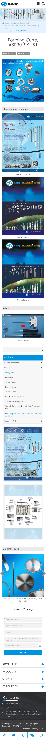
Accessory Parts (23, 340)
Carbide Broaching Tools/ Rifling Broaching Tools (22, 407)
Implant (7, 368)
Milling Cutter (10, 382)
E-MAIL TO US (24, 54)
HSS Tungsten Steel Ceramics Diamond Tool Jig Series (23, 415)
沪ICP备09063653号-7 (22, 726)
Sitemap (26, 729)
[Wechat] (32, 735)
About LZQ (9, 664)
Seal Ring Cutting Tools (14, 397)
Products (14, 23)
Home (7, 23)
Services (8, 679)
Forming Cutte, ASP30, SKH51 (15, 31)
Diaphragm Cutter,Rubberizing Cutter (23, 599)
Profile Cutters (11, 392)
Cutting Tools (24, 23)
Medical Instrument (11, 363)
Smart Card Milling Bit (14, 401)
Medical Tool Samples (23, 174)
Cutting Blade (10, 387)
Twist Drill (9, 378)
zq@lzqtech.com (12, 708)
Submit (23, 652)
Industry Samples (23, 237)
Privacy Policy (37, 729)
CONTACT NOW (9, 54)
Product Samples (23, 300)
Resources (10, 686)
